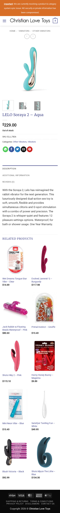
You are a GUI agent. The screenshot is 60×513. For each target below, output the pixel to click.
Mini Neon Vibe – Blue (13, 423)
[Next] (52, 69)
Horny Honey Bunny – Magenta (42, 376)
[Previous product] (33, 36)
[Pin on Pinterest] (29, 149)
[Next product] (27, 36)
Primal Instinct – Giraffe (43, 327)
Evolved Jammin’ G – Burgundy (42, 280)
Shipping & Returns (17, 501)
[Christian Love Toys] (30, 20)
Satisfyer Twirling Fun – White (43, 424)
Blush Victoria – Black (13, 471)
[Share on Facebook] (11, 149)
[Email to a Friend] (23, 149)
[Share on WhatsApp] (5, 149)
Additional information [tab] (15, 175)
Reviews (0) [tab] (8, 182)
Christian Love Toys (39, 508)
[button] (4, 21)
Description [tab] (9, 168)
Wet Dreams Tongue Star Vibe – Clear (14, 280)
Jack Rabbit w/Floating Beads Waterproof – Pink (14, 328)
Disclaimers (32, 504)
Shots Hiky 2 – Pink (11, 375)
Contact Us (47, 504)
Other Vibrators (41, 31)
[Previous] (7, 69)
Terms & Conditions (41, 501)
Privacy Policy (15, 504)
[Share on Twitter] (17, 149)
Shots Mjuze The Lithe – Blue (43, 473)
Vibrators (24, 31)
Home (12, 31)
